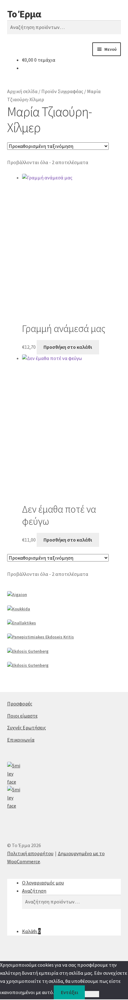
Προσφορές (19, 703)
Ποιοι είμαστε (22, 716)
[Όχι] (92, 994)
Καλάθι (31, 931)
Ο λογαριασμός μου (43, 882)
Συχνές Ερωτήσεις (26, 727)
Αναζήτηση (34, 891)
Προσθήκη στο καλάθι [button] (67, 347)
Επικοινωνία (20, 740)
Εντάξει (69, 992)
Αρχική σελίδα (22, 91)
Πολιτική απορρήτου (30, 853)
